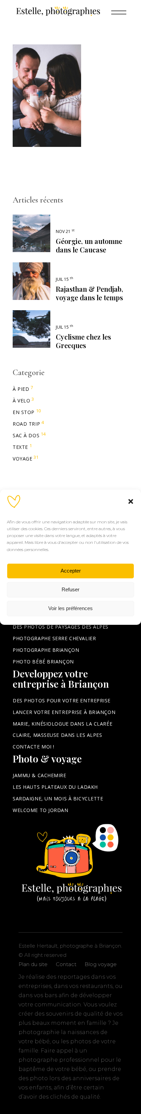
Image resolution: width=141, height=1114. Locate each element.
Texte (20, 447)
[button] (130, 501)
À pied (21, 389)
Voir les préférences (70, 608)
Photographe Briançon (46, 650)
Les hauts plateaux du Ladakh (55, 787)
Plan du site (33, 964)
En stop (24, 412)
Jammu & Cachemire (39, 775)
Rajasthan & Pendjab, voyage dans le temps (89, 293)
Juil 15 (64, 279)
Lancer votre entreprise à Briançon (64, 712)
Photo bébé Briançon (43, 661)
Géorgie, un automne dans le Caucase (89, 245)
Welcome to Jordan (40, 810)
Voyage (22, 458)
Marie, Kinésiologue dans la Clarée (62, 723)
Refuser (70, 589)
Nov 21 (65, 231)
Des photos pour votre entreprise (62, 700)
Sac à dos (26, 435)
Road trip (26, 424)
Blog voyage (101, 964)
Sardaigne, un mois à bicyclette (58, 798)
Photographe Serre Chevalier (54, 638)
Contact (66, 964)
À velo (21, 400)
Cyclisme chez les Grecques (83, 341)
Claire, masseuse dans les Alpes (57, 735)
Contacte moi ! (33, 746)
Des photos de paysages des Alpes (60, 626)
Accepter (71, 571)
